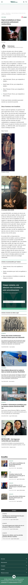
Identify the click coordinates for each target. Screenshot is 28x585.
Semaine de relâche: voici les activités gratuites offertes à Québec (12, 535)
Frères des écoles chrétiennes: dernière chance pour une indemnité (12, 336)
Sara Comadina (12, 346)
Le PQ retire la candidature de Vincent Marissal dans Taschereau (17, 464)
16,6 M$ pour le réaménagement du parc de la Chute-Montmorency (13, 516)
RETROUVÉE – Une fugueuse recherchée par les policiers (10, 440)
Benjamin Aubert (13, 447)
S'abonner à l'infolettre (8, 301)
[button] (1, 2)
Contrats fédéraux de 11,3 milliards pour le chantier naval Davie (17, 486)
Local (10, 472)
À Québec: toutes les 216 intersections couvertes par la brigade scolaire (17, 475)
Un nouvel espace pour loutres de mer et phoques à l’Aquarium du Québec (13, 526)
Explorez (14, 510)
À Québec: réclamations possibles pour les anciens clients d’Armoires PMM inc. (13, 406)
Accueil (3, 13)
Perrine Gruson (11, 46)
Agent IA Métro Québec (13, 416)
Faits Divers (8, 13)
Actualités (3, 333)
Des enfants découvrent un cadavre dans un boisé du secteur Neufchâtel (13, 371)
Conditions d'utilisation (13, 582)
